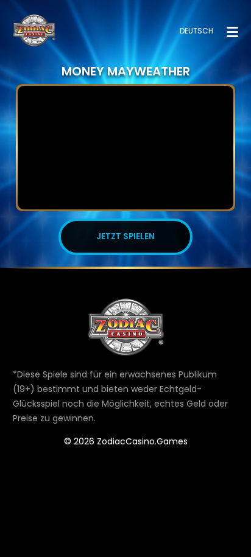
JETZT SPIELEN (125, 236)
